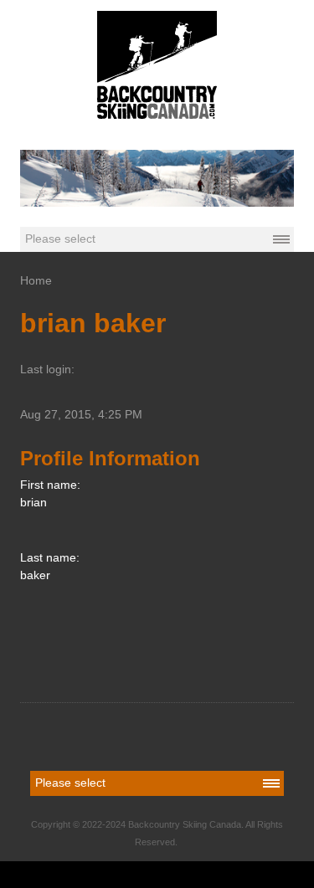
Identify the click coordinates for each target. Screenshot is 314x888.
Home (36, 280)
